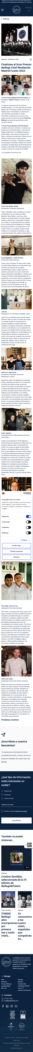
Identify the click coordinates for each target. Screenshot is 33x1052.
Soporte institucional (24, 990)
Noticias (6, 19)
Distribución (7, 794)
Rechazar (16, 557)
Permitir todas (16, 545)
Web (2, 980)
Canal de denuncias (16, 1048)
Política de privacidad (22, 1037)
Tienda (27, 7)
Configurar (24, 540)
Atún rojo (4, 988)
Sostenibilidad (5, 986)
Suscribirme (16, 820)
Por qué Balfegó (6, 984)
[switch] (28, 522)
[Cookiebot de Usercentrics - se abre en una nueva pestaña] (23, 493)
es (29, 11)
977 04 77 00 (8, 998)
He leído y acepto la (15, 811)
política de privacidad (21, 811)
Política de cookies (10, 1037)
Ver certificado (28, 2)
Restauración (8, 791)
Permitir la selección (16, 551)
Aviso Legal (16, 1040)
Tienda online (22, 984)
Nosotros (4, 982)
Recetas (20, 980)
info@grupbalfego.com (11, 1001)
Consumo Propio (9, 798)
